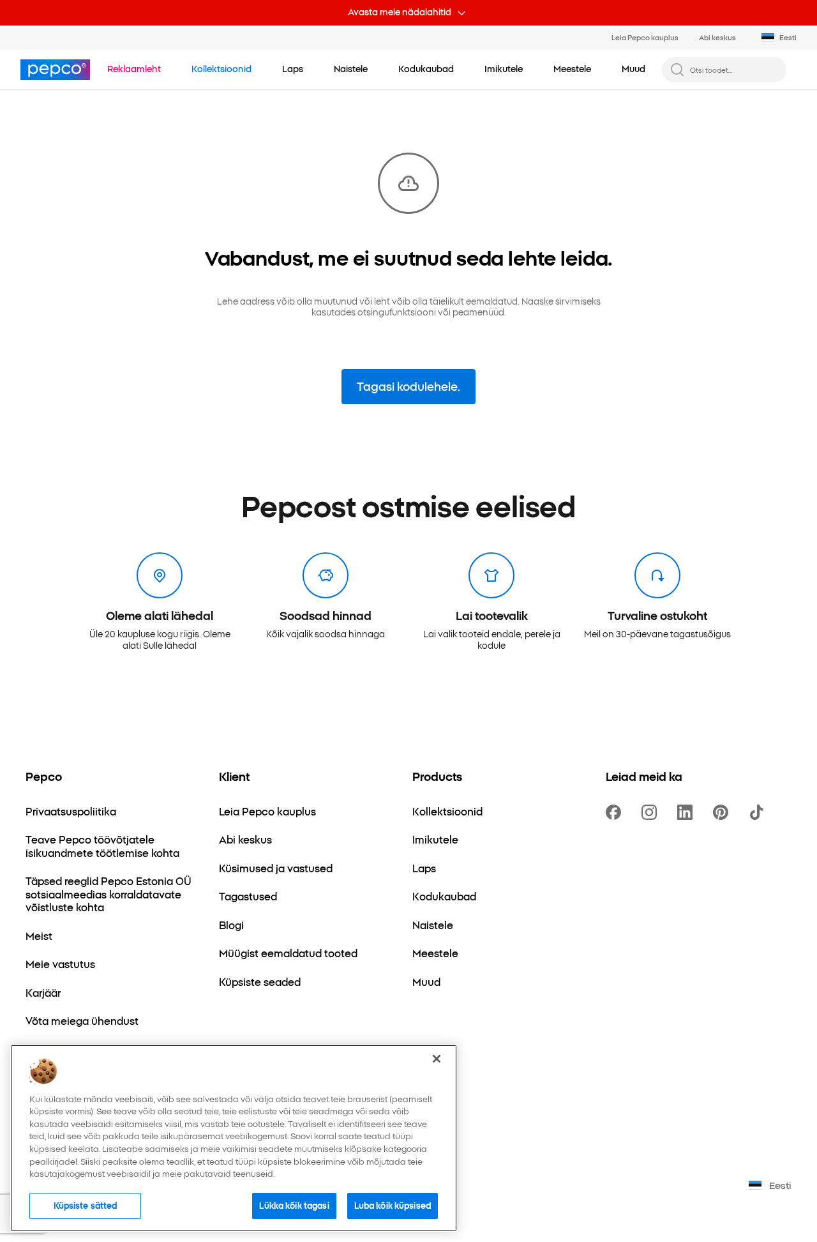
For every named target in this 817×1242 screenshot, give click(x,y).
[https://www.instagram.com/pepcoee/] (651, 812)
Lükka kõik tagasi (294, 1205)
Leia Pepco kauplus (644, 37)
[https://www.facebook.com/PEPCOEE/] (616, 812)
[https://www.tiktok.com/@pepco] (759, 812)
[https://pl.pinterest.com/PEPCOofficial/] (723, 812)
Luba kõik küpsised (392, 1205)
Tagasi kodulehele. (408, 386)
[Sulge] (437, 1059)
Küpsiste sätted (85, 1205)
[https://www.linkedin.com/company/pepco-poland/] (687, 812)
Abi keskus (717, 37)
